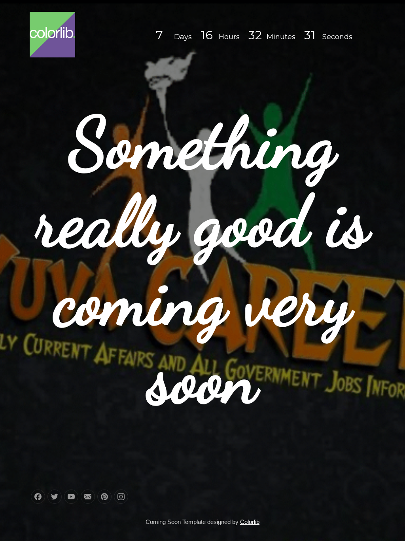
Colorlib (249, 521)
